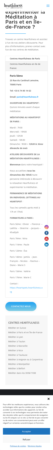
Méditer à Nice (15, 350)
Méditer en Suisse (17, 327)
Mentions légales (35, 446)
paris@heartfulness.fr (27, 96)
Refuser (26, 439)
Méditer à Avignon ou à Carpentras (25, 359)
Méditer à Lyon (15, 337)
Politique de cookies (18, 446)
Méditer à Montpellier (19, 364)
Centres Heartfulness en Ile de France (25, 66)
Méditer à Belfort (16, 368)
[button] (48, 398)
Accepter (26, 431)
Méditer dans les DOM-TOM (22, 373)
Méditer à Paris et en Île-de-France (25, 332)
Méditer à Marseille (18, 345)
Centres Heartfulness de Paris (25, 58)
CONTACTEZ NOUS (21, 306)
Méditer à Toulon (16, 341)
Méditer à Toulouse (17, 355)
